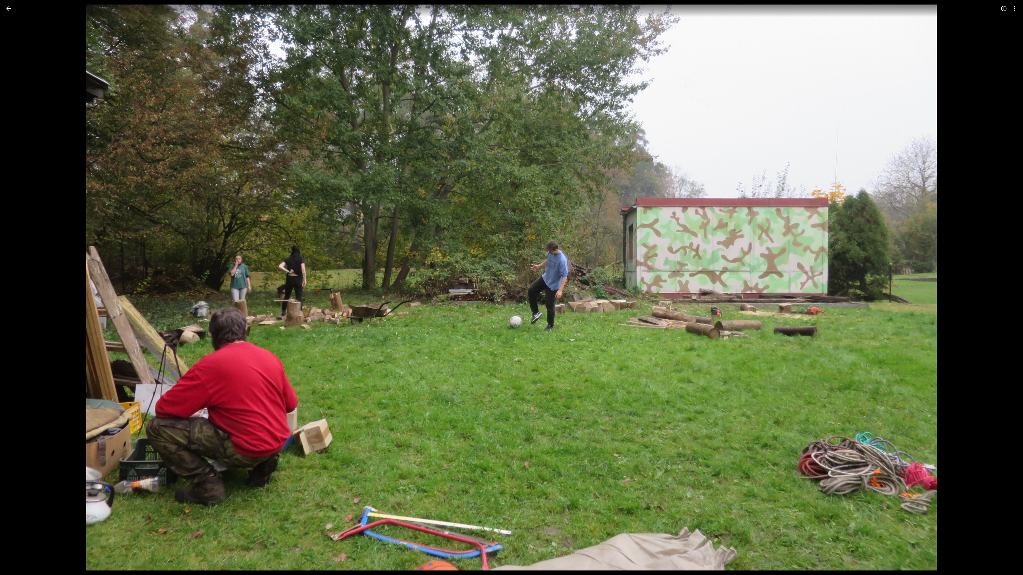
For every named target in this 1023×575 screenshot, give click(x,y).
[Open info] (1003, 8)
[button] (14, 287)
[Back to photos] (8, 8)
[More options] (1014, 8)
